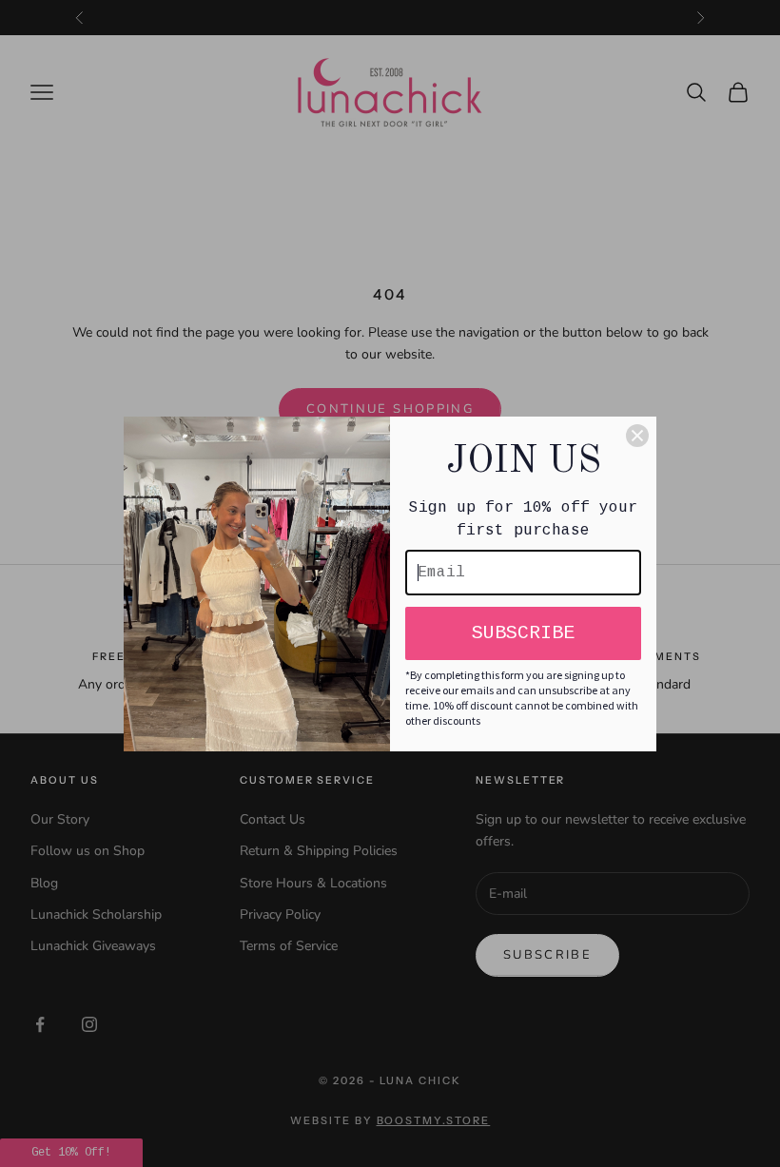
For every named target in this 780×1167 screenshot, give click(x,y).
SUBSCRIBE (523, 633)
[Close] (637, 435)
